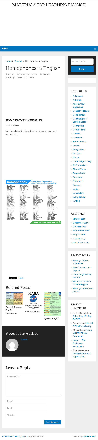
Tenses (76, 185)
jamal (75, 340)
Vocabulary (78, 193)
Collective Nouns (81, 111)
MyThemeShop (89, 436)
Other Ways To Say (82, 161)
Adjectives (78, 96)
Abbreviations (32, 311)
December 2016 (81, 242)
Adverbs (77, 100)
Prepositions (79, 173)
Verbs (75, 189)
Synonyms (78, 181)
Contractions (79, 130)
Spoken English (52, 318)
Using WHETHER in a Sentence (82, 333)
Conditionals (79, 115)
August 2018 (79, 234)
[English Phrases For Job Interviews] (14, 298)
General (46, 74)
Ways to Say (79, 197)
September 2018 (81, 230)
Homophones (79, 141)
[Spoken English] (52, 304)
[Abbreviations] (33, 300)
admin (11, 74)
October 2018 (79, 227)
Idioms (76, 145)
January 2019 (79, 219)
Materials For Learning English (49, 4)
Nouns (76, 157)
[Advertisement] (49, 28)
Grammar (77, 137)
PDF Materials (79, 165)
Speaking (10, 77)
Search (82, 69)
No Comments (27, 77)
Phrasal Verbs (79, 169)
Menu (5, 48)
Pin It (21, 278)
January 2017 (79, 238)
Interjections (79, 149)
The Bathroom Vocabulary (79, 343)
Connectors (78, 126)
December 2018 (81, 223)
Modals (76, 153)
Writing (76, 201)
